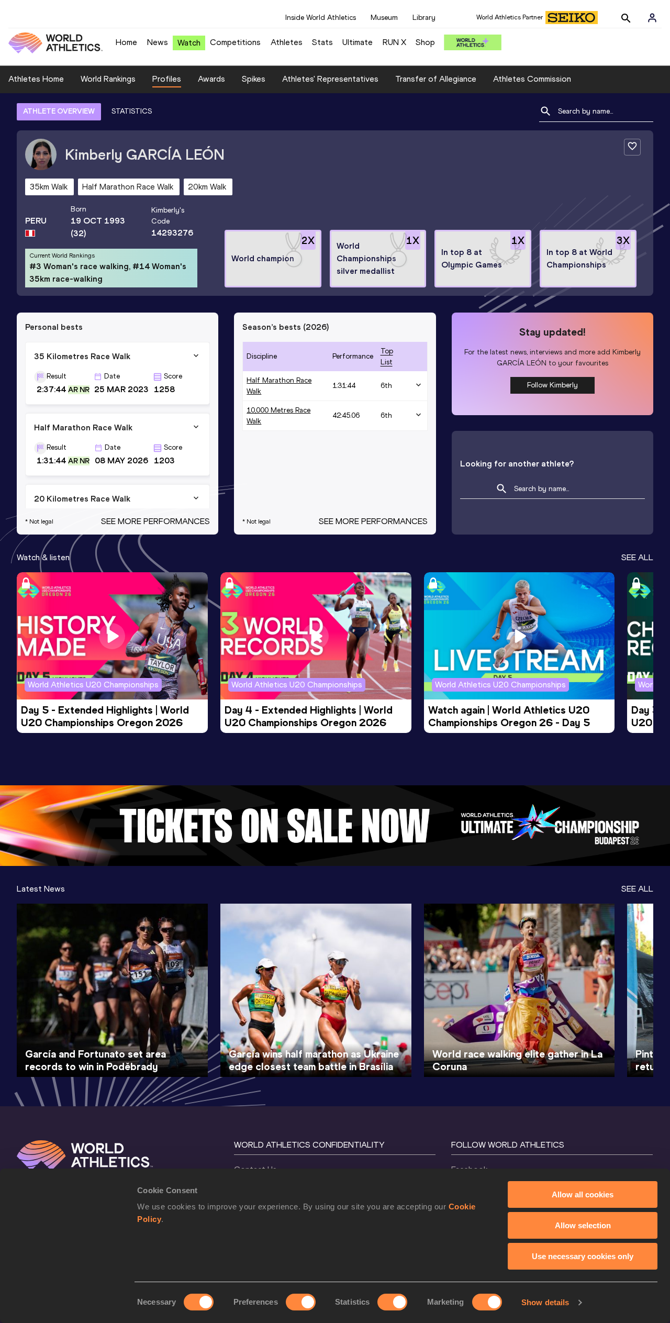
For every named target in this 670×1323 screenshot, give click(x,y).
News (157, 42)
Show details (545, 1302)
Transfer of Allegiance (435, 79)
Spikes (253, 79)
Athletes (287, 42)
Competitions (235, 42)
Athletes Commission (532, 79)
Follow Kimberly (552, 385)
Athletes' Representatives (330, 79)
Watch (188, 43)
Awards (211, 79)
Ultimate (357, 42)
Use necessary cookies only (582, 1256)
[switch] (301, 1302)
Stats (322, 42)
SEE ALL (637, 557)
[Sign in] (652, 17)
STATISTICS (131, 111)
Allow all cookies (582, 1194)
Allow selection (583, 1225)
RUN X (394, 42)
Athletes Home (36, 79)
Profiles (166, 79)
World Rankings (108, 79)
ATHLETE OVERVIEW (59, 111)
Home (126, 42)
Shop (425, 42)
